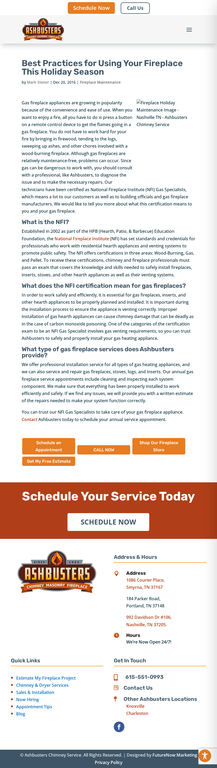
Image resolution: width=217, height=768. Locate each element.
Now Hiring (27, 699)
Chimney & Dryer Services (42, 685)
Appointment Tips (34, 707)
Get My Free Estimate (49, 461)
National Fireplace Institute (82, 239)
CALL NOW (103, 449)
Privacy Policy (109, 762)
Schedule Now (91, 7)
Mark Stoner (38, 82)
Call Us (135, 8)
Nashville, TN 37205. (146, 625)
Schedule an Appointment (48, 446)
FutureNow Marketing (174, 755)
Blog (20, 714)
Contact (29, 419)
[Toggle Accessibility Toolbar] (205, 756)
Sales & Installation (35, 692)
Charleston (137, 713)
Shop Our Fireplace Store (158, 446)
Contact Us (138, 688)
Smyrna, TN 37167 (144, 587)
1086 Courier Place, (145, 580)
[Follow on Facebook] (119, 727)
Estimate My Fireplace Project (46, 678)
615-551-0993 (144, 677)
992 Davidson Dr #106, (148, 617)
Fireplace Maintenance (100, 82)
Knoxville (135, 706)
